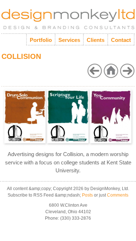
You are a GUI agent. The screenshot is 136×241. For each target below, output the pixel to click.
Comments (117, 195)
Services (69, 40)
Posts (87, 195)
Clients (95, 40)
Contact (121, 40)
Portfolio (41, 40)
